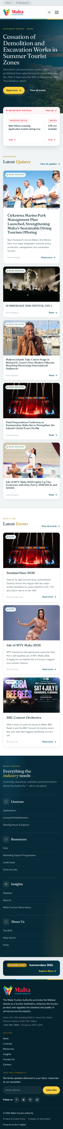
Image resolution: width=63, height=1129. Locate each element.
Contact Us (9, 1059)
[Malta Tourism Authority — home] (13, 12)
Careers (7, 1064)
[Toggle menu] (57, 12)
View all (51, 110)
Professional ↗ (22, 3)
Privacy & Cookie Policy (14, 1118)
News (6, 1038)
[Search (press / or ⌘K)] (49, 12)
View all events (38, 90)
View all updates (50, 164)
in (30, 1099)
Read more (13, 90)
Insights (7, 1054)
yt (37, 1099)
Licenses (7, 1043)
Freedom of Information (39, 1118)
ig (23, 1099)
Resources (8, 1048)
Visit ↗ (9, 3)
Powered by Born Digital (14, 1124)
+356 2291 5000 (11, 1025)
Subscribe (51, 1090)
